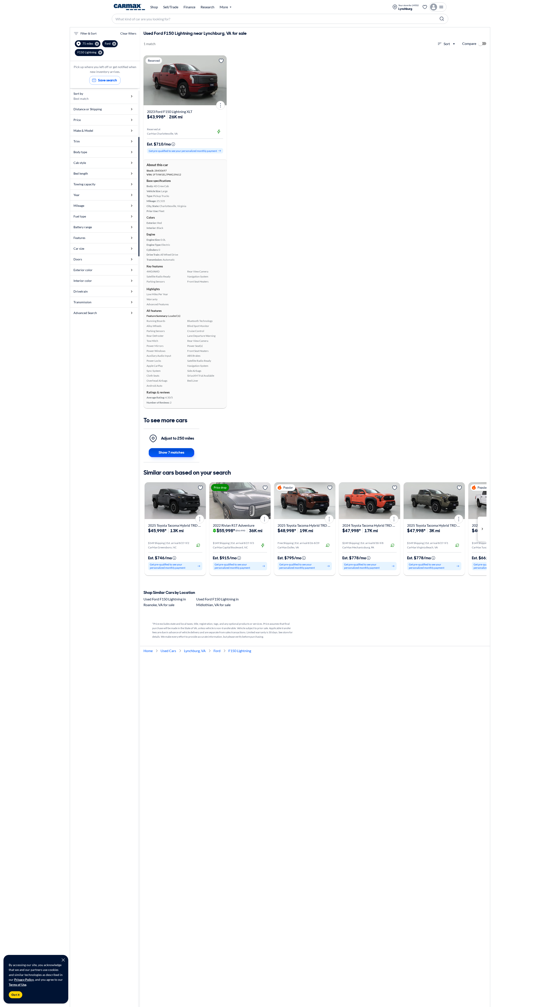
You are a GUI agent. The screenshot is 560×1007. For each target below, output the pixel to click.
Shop (154, 7)
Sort (447, 44)
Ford (217, 651)
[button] (87, 43)
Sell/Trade (170, 7)
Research (207, 7)
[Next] (222, 80)
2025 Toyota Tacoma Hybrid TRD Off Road (180, 525)
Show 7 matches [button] (171, 452)
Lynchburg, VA (195, 651)
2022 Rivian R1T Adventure (233, 525)
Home (148, 651)
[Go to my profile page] (437, 7)
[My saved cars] (424, 7)
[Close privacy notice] (63, 960)
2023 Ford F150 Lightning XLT (169, 111)
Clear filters (128, 33)
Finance (189, 7)
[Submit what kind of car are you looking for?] (442, 19)
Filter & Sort (88, 33)
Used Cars (168, 651)
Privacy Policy (24, 979)
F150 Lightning (239, 651)
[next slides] (482, 529)
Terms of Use (17, 984)
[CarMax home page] (129, 7)
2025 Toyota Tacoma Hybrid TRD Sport (436, 525)
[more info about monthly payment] (173, 144)
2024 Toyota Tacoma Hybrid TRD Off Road (374, 525)
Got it (15, 995)
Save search (107, 80)
